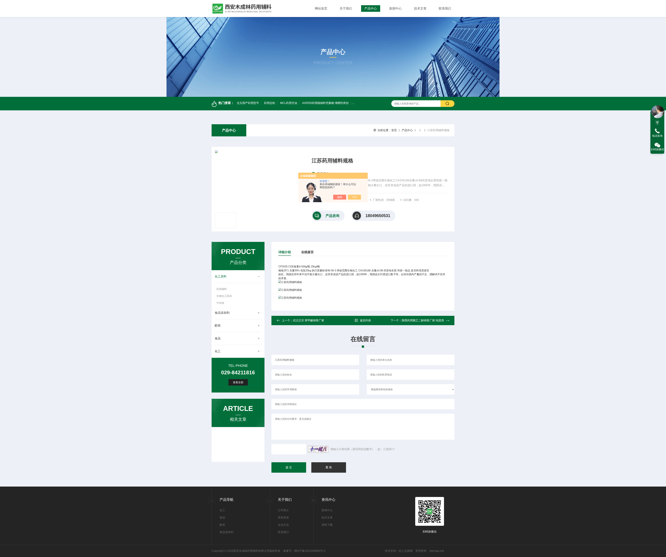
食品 (218, 338)
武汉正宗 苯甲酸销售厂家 (308, 320)
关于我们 (346, 8)
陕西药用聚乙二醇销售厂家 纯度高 (423, 320)
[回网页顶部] (657, 123)
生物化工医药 (224, 295)
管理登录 (420, 550)
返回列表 (365, 320)
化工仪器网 (406, 550)
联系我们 (445, 8)
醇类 (218, 325)
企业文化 (283, 524)
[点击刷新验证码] (318, 449)
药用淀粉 (269, 103)
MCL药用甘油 (288, 103)
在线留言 (307, 252)
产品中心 (370, 8)
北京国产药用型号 (248, 103)
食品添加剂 (222, 312)
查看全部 (238, 382)
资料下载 (327, 524)
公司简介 (283, 510)
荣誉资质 (283, 517)
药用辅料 (221, 289)
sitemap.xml (436, 550)
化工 (218, 351)
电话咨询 (657, 135)
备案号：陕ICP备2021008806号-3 (304, 550)
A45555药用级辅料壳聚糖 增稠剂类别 (325, 103)
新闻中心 (395, 8)
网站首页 (321, 8)
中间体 (220, 302)
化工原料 (221, 276)
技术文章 (420, 8)
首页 (394, 130)
